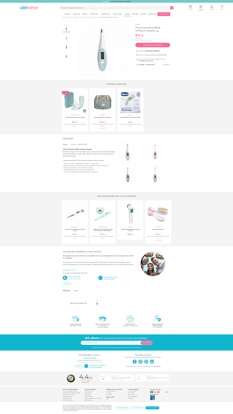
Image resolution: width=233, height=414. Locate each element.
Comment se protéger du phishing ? (93, 398)
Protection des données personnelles (71, 392)
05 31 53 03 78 (157, 327)
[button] (140, 38)
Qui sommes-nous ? (89, 391)
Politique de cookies (67, 396)
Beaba (137, 24)
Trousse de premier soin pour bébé (74, 117)
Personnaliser (122, 408)
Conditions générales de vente (70, 391)
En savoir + (166, 64)
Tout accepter (152, 408)
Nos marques (88, 394)
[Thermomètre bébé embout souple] (97, 302)
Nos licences (109, 394)
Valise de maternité (132, 396)
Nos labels (108, 392)
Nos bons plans (88, 392)
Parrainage (130, 398)
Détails (157, 31)
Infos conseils (131, 392)
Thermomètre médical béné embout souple (75, 230)
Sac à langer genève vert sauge (102, 117)
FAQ (107, 398)
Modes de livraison (67, 398)
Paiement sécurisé (155, 389)
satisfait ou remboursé (130, 325)
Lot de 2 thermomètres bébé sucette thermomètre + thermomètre (103, 230)
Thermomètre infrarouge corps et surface (130, 230)
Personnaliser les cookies (68, 394)
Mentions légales (89, 396)
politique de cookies (71, 410)
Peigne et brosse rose (158, 229)
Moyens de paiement (68, 400)
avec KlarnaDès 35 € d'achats (102, 325)
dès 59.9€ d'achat (75, 325)
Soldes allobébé (88, 400)
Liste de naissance (132, 391)
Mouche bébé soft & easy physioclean (130, 117)
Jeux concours (131, 394)
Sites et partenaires (110, 391)
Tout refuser (138, 408)
